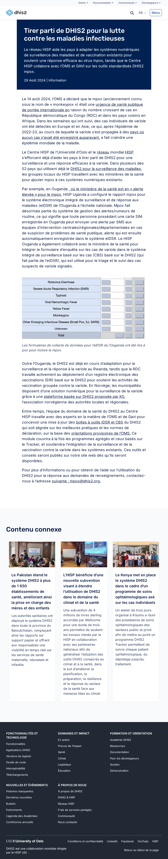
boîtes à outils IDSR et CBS (99, 422)
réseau (103, 152)
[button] (142, 13)
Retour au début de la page (141, 850)
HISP (129, 152)
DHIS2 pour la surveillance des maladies (105, 169)
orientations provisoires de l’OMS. (101, 433)
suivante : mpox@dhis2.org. (76, 481)
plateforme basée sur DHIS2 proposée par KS (84, 396)
